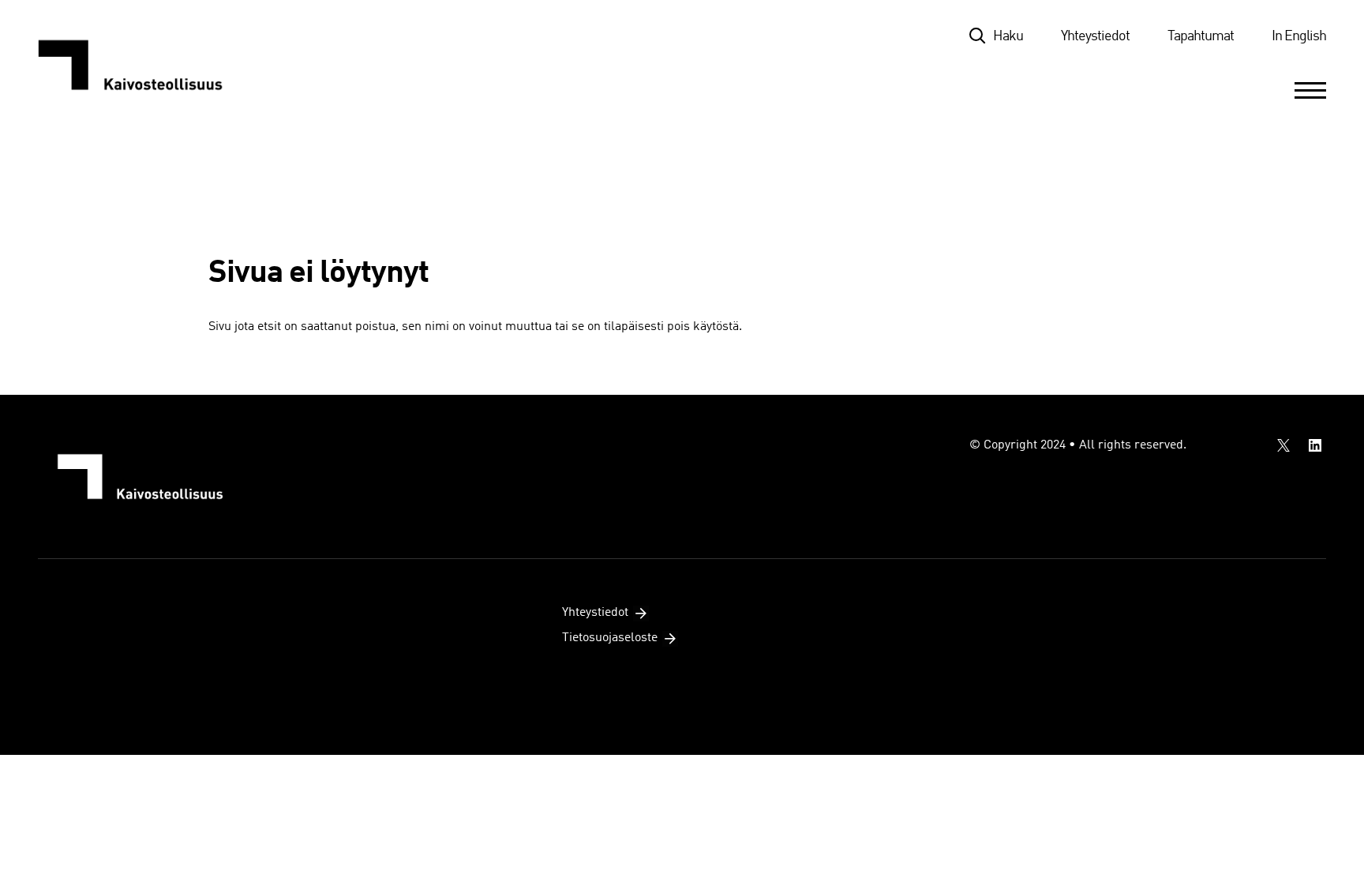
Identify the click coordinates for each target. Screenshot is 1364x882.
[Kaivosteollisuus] (146, 64)
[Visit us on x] (1283, 445)
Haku (1008, 36)
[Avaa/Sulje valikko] (1310, 90)
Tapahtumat (1200, 36)
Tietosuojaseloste (610, 638)
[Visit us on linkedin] (1315, 445)
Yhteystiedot (1095, 36)
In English (1299, 36)
